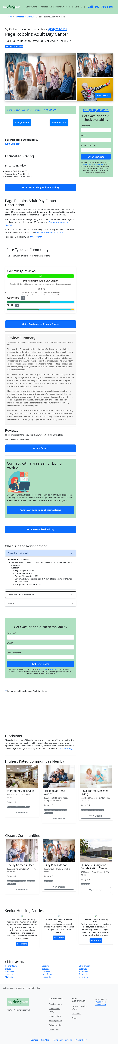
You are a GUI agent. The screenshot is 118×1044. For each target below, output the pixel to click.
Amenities (27, 109)
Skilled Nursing (55, 1025)
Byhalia (8, 968)
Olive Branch (84, 966)
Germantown (11, 966)
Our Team (76, 1013)
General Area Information (19, 553)
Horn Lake (9, 974)
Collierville (31, 17)
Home (9, 17)
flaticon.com (100, 1004)
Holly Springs (47, 974)
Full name (11, 633)
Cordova (45, 966)
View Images (102, 95)
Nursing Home (55, 1020)
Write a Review (40, 448)
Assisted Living (47, 7)
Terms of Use (43, 670)
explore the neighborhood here (49, 232)
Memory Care (61, 7)
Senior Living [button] (32, 7)
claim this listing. (65, 748)
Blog (83, 7)
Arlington (83, 968)
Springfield (83, 971)
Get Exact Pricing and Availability (40, 187)
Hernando (46, 977)
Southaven (9, 971)
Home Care (74, 7)
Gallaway (46, 971)
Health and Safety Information (21, 594)
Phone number (14, 652)
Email (10, 643)
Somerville (83, 974)
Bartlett (45, 968)
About (17, 109)
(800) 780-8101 (51, 109)
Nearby (11, 603)
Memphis (9, 977)
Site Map (45, 1040)
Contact (34, 1040)
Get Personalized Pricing (41, 529)
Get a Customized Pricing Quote (40, 324)
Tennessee (19, 17)
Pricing (9, 109)
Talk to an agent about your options (40, 509)
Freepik (98, 1002)
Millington (83, 977)
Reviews (37, 109)
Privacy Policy (54, 670)
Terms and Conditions (62, 1040)
